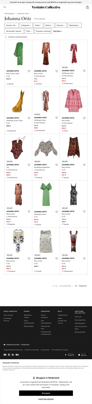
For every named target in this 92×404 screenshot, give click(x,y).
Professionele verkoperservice (47, 333)
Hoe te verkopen (44, 316)
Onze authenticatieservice (31, 322)
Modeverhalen (80, 332)
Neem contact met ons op (62, 320)
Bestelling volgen (27, 316)
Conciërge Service (7, 319)
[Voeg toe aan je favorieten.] (29, 71)
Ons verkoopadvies (46, 322)
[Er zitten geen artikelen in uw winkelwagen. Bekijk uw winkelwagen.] (87, 7)
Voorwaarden (45, 350)
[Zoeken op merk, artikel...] (4, 7)
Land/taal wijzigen (46, 399)
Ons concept (8, 315)
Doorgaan (46, 393)
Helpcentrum (62, 315)
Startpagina (9, 13)
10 (76, 286)
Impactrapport (80, 323)
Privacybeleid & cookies (60, 350)
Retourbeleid (28, 326)
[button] (87, 7)
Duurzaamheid (80, 320)
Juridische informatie (31, 350)
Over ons (78, 317)
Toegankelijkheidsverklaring (13, 350)
